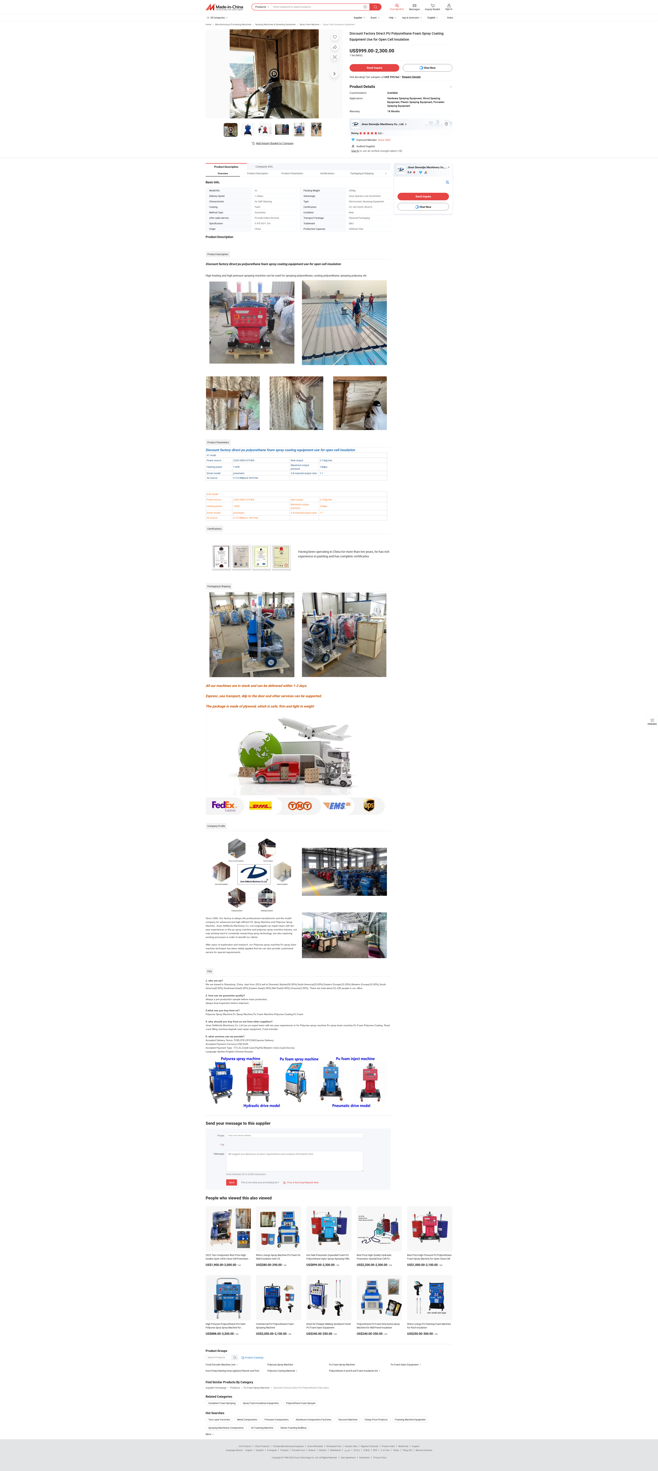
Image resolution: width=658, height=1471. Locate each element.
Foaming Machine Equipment (410, 1419)
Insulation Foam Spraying (222, 1403)
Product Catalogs (254, 1357)
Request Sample (411, 76)
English (249, 1450)
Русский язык (298, 1450)
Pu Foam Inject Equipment (405, 1364)
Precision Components (277, 1419)
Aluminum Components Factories (313, 1419)
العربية (347, 1450)
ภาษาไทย (385, 1450)
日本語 (366, 1450)
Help (391, 17)
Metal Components (247, 1419)
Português (272, 1450)
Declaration (364, 1457)
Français (284, 1450)
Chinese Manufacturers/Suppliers (288, 1446)
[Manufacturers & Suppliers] (224, 7)
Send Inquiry (374, 67)
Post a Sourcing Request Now (301, 1182)
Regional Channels (369, 1446)
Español (260, 1450)
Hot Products (245, 1446)
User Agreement (348, 1457)
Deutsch (323, 1450)
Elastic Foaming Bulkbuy (294, 1427)
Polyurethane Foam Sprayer (301, 1403)
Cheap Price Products (376, 1419)
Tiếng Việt (407, 1450)
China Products (262, 1446)
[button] (379, 173)
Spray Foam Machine (309, 24)
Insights (415, 1446)
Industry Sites (351, 1446)
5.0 (409, 172)
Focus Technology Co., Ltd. (306, 1457)
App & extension (410, 17)
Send (231, 1182)
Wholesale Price (333, 1446)
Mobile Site (403, 1446)
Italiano (311, 1450)
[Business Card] (447, 182)
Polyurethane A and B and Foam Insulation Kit (353, 1370)
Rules (450, 17)
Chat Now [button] (430, 67)
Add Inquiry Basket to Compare (274, 143)
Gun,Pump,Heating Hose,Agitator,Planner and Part (232, 1370)
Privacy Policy (379, 1457)
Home (208, 24)
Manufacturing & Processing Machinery (233, 24)
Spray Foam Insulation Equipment (339, 24)
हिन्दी (375, 1450)
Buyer (374, 17)
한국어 (357, 1450)
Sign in (448, 9)
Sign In (355, 150)
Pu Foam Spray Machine (342, 1364)
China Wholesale (315, 1446)
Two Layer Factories (219, 1419)
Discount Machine (347, 1419)
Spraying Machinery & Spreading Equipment (275, 24)
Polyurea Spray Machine (280, 1364)
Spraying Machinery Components (226, 1427)
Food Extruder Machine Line (220, 1364)
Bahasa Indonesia (424, 1450)
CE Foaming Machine (262, 1427)
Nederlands (335, 1450)
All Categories (217, 17)
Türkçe (396, 1450)
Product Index (388, 1446)
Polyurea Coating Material (281, 1370)
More (209, 1434)
